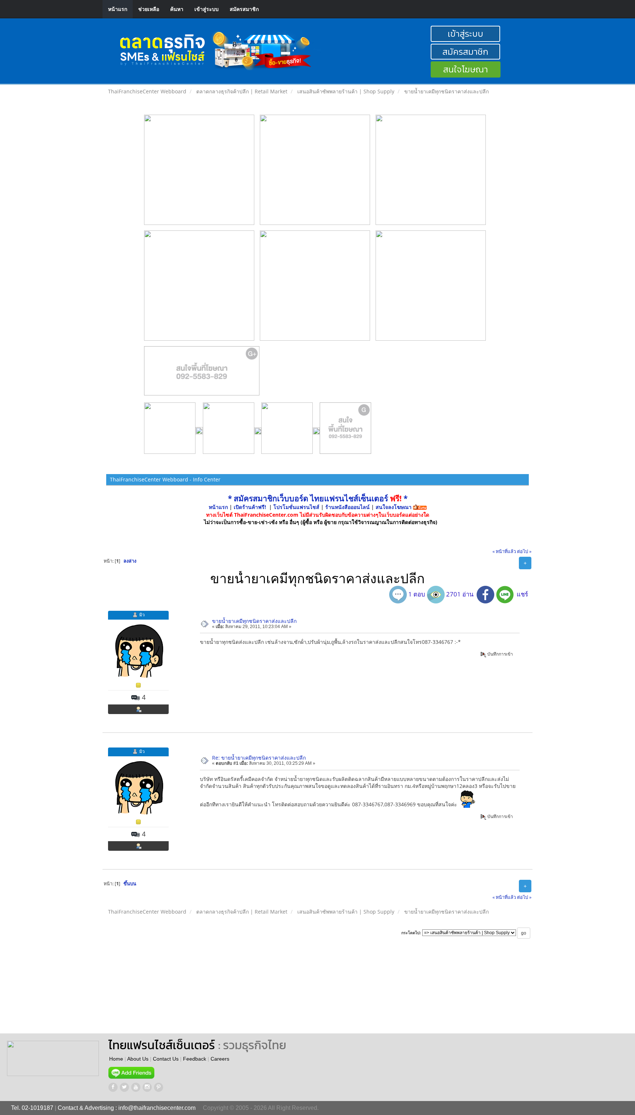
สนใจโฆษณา (465, 69)
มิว (142, 615)
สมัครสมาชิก (244, 9)
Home (116, 1059)
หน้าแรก (117, 9)
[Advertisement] (333, 993)
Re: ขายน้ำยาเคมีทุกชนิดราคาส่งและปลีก (259, 757)
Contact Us (166, 1059)
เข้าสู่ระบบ (206, 9)
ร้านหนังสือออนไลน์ (347, 506)
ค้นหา (176, 9)
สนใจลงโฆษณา (393, 506)
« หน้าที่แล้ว (504, 551)
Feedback (194, 1059)
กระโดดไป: (411, 933)
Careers (220, 1059)
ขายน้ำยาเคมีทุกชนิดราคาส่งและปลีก (254, 620)
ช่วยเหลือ (148, 9)
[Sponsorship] (202, 374)
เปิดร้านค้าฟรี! (250, 506)
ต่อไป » (524, 551)
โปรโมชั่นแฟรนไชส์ (297, 506)
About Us (137, 1059)
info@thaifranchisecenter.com (156, 1108)
